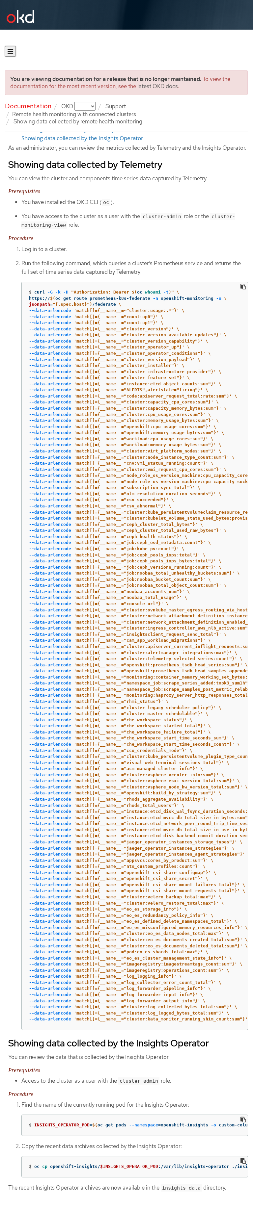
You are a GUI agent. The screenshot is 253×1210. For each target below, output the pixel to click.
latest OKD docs (157, 86)
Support (115, 106)
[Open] (10, 51)
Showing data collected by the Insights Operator (82, 138)
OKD (67, 106)
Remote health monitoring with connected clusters (74, 114)
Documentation (28, 106)
